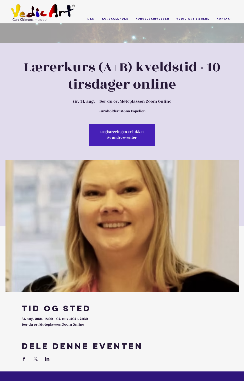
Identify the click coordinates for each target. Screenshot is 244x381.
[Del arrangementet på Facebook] (24, 359)
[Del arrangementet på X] (35, 359)
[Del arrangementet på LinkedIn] (47, 359)
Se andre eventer (122, 137)
